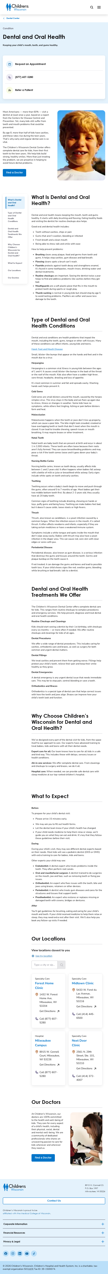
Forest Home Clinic (44, 985)
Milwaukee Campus (43, 1042)
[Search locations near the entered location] (62, 965)
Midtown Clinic (83, 983)
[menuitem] (15, 203)
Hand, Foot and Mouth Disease (47, 349)
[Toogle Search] (91, 7)
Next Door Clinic (79, 1042)
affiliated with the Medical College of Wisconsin (26, 1213)
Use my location (43, 955)
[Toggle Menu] (99, 7)
